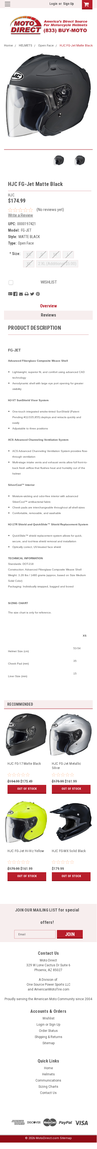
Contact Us (48, 1093)
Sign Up (68, 4)
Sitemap (48, 1043)
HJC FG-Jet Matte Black (76, 45)
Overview (48, 305)
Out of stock (27, 789)
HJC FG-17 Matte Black (24, 764)
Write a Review (20, 215)
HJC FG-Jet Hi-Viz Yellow (26, 851)
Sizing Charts (48, 1087)
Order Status (48, 1031)
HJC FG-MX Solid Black (69, 851)
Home (8, 45)
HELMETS (25, 45)
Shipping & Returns (48, 1037)
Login (53, 4)
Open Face (46, 45)
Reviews (48, 315)
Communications (48, 1080)
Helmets (48, 1074)
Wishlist (48, 1018)
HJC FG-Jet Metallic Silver (66, 766)
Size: (14, 254)
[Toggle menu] (7, 7)
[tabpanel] (26, 756)
